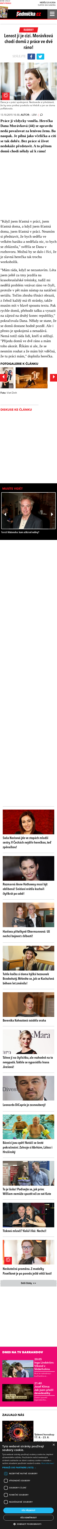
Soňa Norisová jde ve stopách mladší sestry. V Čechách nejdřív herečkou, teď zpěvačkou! (27, 842)
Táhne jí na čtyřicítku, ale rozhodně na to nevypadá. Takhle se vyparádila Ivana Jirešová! (28, 1062)
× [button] (53, 1445)
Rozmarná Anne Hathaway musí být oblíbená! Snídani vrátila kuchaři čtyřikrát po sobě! (25, 889)
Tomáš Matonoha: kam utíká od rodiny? (20, 532)
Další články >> (28, 1283)
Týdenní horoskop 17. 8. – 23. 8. (44, 1436)
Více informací (47, 1463)
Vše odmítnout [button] (28, 1517)
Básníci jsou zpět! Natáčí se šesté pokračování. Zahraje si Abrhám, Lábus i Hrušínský (27, 1147)
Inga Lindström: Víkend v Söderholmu (44, 1364)
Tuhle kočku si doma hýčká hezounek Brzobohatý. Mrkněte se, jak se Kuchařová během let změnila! (28, 979)
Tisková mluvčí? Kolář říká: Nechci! (24, 1231)
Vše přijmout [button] (28, 1510)
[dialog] (28, 1485)
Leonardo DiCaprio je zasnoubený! (24, 1105)
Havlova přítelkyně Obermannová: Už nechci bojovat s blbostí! (26, 934)
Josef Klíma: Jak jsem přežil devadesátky (43, 1388)
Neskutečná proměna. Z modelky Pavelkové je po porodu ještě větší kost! (27, 1271)
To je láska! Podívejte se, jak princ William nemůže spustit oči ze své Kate (27, 1192)
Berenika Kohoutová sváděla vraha (24, 1020)
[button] (28, 1467)
